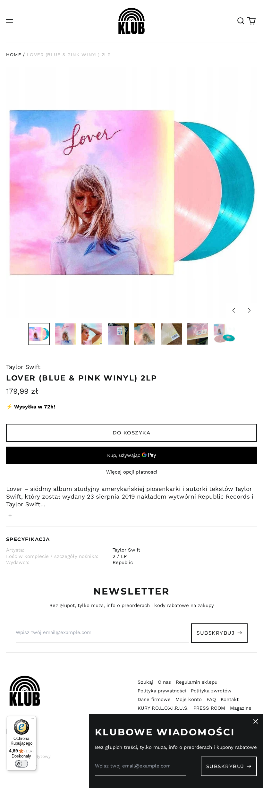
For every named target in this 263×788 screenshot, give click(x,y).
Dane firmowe (154, 699)
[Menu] (32, 720)
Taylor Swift (23, 367)
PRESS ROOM (209, 708)
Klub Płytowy (36, 756)
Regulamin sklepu (196, 682)
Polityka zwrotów (211, 691)
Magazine (240, 708)
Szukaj (145, 682)
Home (13, 54)
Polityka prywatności (162, 691)
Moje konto (188, 699)
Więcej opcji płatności (131, 472)
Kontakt (230, 699)
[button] (240, 20)
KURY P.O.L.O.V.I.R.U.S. (163, 708)
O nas (164, 682)
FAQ (211, 699)
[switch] (21, 763)
